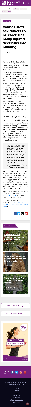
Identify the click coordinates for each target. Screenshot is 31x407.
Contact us (16, 395)
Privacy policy (16, 402)
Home (17, 388)
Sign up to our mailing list (14, 313)
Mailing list (16, 397)
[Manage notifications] (27, 404)
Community (6, 21)
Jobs (16, 393)
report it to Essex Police (15, 194)
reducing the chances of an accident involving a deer (15, 204)
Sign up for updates (13, 305)
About (17, 390)
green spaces (6, 11)
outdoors (23, 9)
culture (16, 9)
